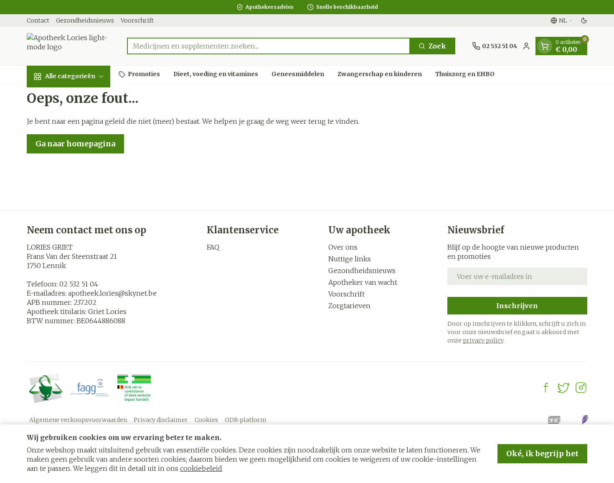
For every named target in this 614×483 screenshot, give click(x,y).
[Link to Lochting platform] (585, 420)
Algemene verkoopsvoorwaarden (78, 420)
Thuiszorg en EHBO (465, 74)
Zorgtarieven (349, 306)
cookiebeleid (201, 468)
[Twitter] (563, 387)
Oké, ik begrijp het (542, 453)
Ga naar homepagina (75, 143)
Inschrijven (517, 306)
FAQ (213, 247)
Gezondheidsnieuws (85, 20)
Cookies (206, 420)
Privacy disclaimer (161, 420)
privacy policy (483, 340)
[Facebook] (546, 387)
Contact (38, 20)
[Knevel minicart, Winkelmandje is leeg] (544, 46)
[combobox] (268, 46)
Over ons (343, 247)
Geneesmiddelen (297, 74)
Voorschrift (137, 20)
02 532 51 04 (78, 284)
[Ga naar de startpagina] (68, 46)
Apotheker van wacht (362, 282)
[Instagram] (581, 387)
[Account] (526, 46)
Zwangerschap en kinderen (379, 74)
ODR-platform (245, 420)
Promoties (144, 74)
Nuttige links (349, 259)
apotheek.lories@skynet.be (112, 293)
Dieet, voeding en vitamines (215, 74)
